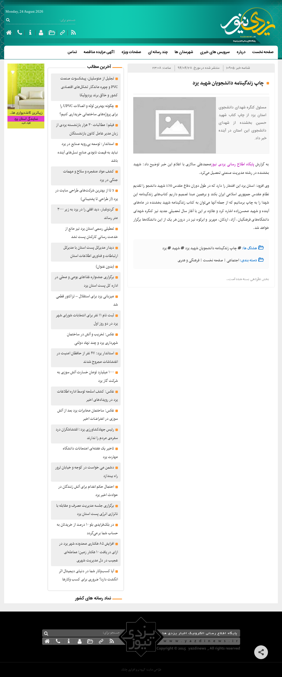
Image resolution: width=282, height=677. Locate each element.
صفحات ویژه (131, 52)
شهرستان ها (184, 52)
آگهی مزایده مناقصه (99, 52)
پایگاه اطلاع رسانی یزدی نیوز (232, 164)
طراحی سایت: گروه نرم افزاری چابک (141, 669)
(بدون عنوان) (105, 266)
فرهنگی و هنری (188, 260)
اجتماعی (233, 260)
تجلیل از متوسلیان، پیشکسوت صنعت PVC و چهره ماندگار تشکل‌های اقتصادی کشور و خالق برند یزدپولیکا (89, 87)
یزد (164, 248)
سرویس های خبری (215, 52)
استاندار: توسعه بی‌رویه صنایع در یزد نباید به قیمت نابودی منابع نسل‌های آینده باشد (88, 152)
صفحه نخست (262, 52)
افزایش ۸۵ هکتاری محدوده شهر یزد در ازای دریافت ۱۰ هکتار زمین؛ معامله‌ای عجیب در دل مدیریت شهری (88, 552)
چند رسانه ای (158, 52)
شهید (176, 248)
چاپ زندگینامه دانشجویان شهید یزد (211, 248)
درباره (241, 52)
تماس (72, 52)
